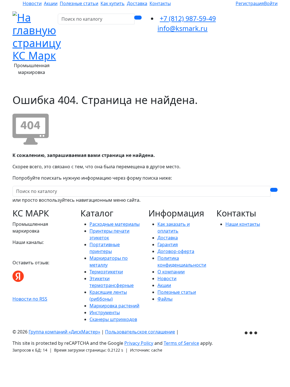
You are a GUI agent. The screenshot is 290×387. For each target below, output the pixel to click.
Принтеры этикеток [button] (112, 86)
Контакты (160, 3)
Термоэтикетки (106, 272)
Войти (271, 3)
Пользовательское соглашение (140, 332)
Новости (32, 3)
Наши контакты (242, 224)
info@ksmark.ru (182, 28)
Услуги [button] (266, 86)
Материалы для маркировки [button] (50, 86)
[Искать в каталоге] (138, 18)
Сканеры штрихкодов (113, 319)
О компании (171, 272)
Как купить (113, 3)
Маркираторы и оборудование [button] (176, 86)
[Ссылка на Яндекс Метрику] (251, 332)
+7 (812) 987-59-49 (188, 18)
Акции (50, 3)
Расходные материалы (114, 224)
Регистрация (250, 3)
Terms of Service (181, 343)
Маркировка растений (114, 306)
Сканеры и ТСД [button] (234, 86)
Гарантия (167, 244)
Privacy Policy (138, 343)
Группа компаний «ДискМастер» (64, 332)
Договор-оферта (175, 251)
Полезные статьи (79, 3)
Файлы (164, 299)
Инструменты (104, 312)
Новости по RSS (29, 299)
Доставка (137, 3)
